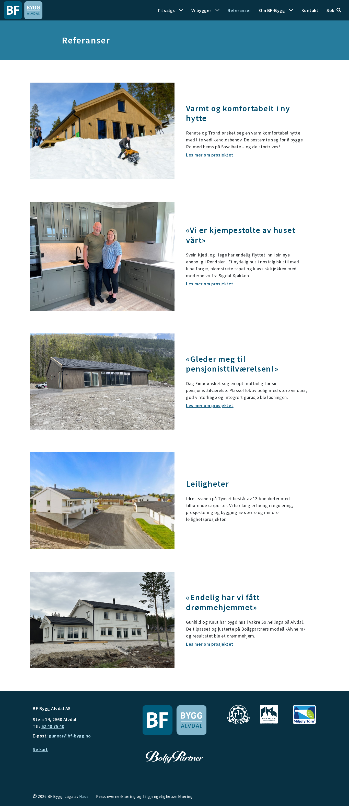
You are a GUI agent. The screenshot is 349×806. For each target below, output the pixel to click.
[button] (333, 10)
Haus (83, 796)
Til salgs (166, 10)
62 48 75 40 (52, 726)
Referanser (239, 10)
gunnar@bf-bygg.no (70, 736)
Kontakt (310, 10)
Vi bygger (201, 10)
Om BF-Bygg (272, 10)
